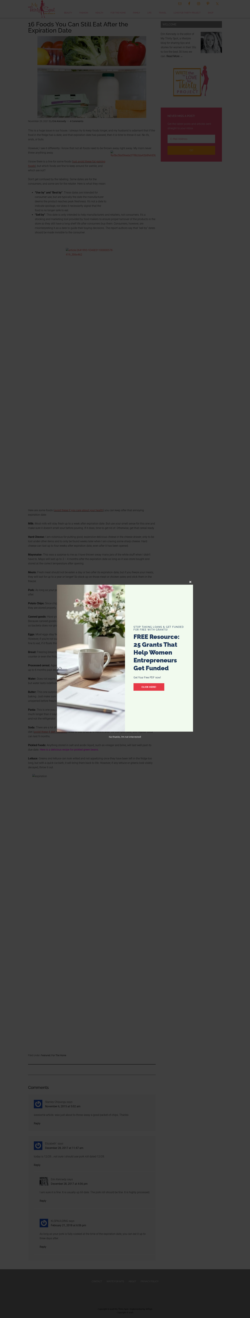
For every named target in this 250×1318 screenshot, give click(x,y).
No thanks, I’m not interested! (125, 736)
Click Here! (148, 687)
